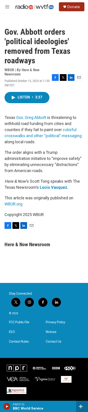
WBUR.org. (14, 204)
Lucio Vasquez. (54, 187)
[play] (7, 406)
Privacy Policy (55, 322)
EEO (12, 332)
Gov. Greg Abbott (31, 117)
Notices (51, 332)
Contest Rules (19, 341)
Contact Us (53, 341)
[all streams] (82, 406)
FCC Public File (19, 322)
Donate (73, 7)
